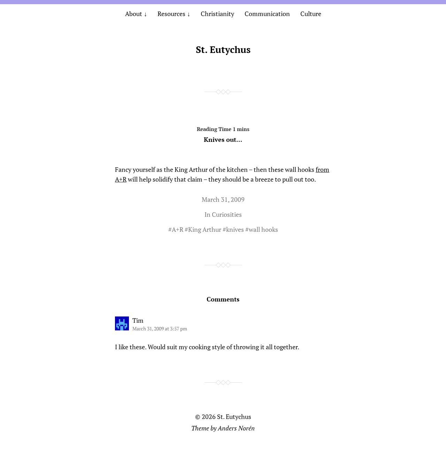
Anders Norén (236, 428)
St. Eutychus (223, 49)
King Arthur (204, 229)
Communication (267, 13)
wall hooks (263, 229)
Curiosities (227, 214)
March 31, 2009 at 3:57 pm (159, 328)
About (133, 13)
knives (235, 229)
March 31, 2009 (223, 199)
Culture (310, 13)
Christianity (217, 13)
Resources (171, 13)
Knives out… (223, 139)
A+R (177, 229)
